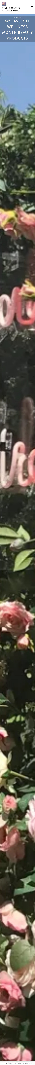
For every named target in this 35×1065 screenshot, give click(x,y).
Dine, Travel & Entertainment (12, 9)
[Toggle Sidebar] (32, 7)
